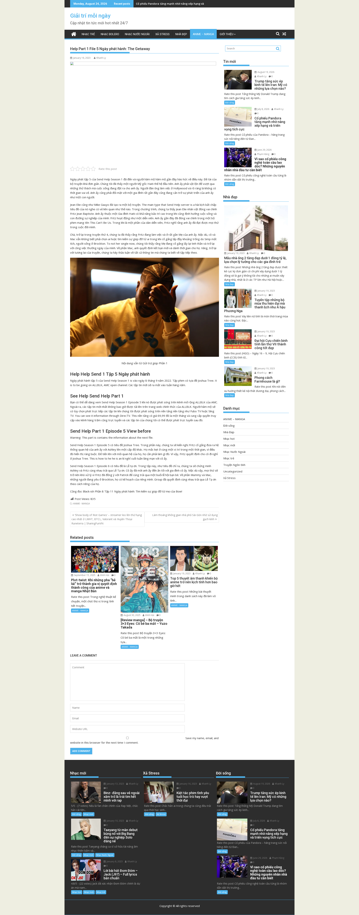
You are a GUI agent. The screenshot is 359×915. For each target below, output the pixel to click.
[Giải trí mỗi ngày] (74, 33)
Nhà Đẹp (181, 34)
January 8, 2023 (114, 861)
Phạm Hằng (263, 154)
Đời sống (229, 102)
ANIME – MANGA (203, 34)
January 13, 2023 (115, 783)
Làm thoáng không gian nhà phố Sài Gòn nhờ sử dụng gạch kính (185, 517)
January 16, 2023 (188, 783)
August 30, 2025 (131, 615)
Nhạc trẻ (88, 34)
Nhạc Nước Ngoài (137, 34)
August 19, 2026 (265, 72)
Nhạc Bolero (110, 34)
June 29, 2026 (264, 149)
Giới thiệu (226, 34)
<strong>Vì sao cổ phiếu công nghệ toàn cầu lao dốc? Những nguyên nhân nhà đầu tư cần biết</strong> (204, 3)
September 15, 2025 (84, 575)
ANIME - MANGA (81, 503)
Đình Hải (104, 575)
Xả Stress (162, 34)
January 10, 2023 (115, 820)
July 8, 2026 (263, 109)
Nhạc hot (229, 438)
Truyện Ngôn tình (234, 465)
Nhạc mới (229, 445)
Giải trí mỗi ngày (90, 15)
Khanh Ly (101, 57)
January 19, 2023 (182, 573)
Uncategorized (232, 471)
